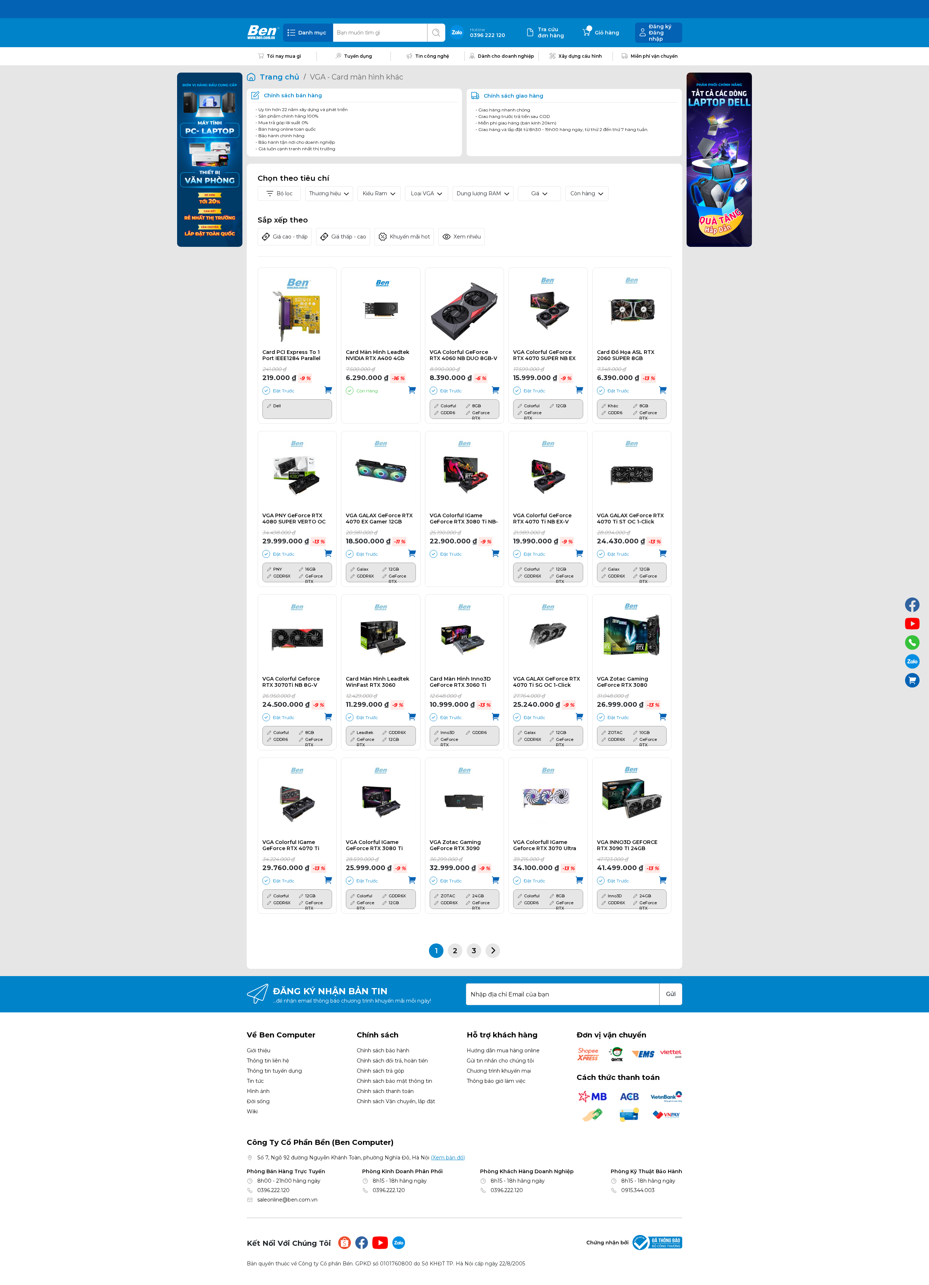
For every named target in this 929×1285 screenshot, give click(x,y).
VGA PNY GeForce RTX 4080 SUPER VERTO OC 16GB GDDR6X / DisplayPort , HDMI (294, 519)
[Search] (436, 33)
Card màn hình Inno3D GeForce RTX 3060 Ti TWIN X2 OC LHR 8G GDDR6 (460, 682)
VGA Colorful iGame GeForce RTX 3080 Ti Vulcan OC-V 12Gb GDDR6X (374, 845)
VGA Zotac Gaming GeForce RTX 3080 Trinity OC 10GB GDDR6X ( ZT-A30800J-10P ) (629, 682)
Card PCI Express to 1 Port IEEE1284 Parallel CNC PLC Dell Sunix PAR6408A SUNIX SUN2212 (291, 355)
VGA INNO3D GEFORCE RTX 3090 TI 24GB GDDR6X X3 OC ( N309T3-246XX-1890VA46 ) (630, 845)
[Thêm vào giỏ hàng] (328, 390)
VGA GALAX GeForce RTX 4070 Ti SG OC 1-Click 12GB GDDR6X (546, 682)
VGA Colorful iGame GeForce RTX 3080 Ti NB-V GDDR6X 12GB (464, 519)
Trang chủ (279, 77)
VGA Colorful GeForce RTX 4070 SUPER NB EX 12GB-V (544, 355)
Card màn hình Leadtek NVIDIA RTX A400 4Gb (377, 355)
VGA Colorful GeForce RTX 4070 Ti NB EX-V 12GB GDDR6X (542, 519)
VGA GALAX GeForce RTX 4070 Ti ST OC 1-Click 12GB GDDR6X (630, 519)
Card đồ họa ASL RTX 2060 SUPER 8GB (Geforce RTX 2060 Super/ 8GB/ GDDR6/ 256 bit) (629, 355)
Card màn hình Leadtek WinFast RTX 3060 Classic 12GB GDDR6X (377, 682)
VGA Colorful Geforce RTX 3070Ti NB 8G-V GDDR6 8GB (291, 682)
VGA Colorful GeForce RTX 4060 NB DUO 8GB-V (463, 355)
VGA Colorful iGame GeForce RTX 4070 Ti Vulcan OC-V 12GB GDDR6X (290, 845)
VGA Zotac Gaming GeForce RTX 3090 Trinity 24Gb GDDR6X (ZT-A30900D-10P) (458, 845)
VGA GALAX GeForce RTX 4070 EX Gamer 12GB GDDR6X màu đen (379, 519)
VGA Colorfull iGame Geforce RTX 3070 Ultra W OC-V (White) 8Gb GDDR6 (544, 845)
